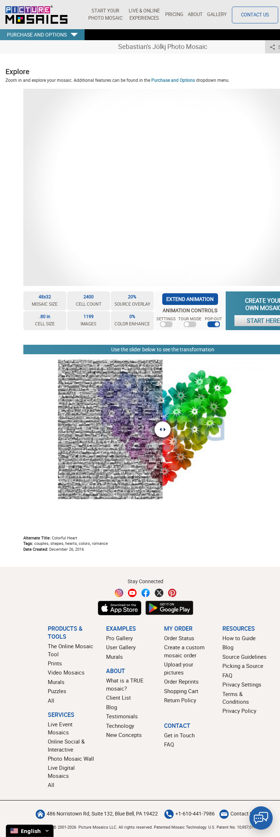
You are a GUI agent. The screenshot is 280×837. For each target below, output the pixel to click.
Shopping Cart (181, 691)
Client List (118, 697)
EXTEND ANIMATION (190, 298)
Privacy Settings (241, 684)
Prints (55, 663)
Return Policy (180, 700)
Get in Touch (179, 735)
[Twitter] (159, 593)
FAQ (227, 675)
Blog (111, 707)
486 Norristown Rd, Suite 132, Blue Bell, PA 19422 (102, 813)
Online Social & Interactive (66, 745)
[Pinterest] (172, 593)
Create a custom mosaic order (184, 650)
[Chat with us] (261, 818)
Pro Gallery (119, 638)
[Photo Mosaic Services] (36, 14)
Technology (120, 725)
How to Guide (239, 638)
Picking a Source (242, 665)
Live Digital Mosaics (61, 771)
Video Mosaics (66, 672)
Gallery (217, 14)
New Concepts (124, 734)
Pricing (174, 14)
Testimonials (122, 716)
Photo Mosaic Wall (71, 758)
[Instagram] (119, 593)
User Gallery (121, 647)
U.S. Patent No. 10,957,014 (232, 827)
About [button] (195, 14)
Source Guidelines (244, 656)
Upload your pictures (178, 668)
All (51, 700)
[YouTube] (132, 593)
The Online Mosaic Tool (70, 649)
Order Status (179, 638)
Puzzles (57, 691)
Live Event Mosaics (60, 728)
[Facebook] (145, 593)
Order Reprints (181, 681)
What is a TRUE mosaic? (125, 684)
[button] (105, 14)
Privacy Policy (239, 710)
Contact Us (255, 15)
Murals (56, 681)
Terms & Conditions (235, 697)
